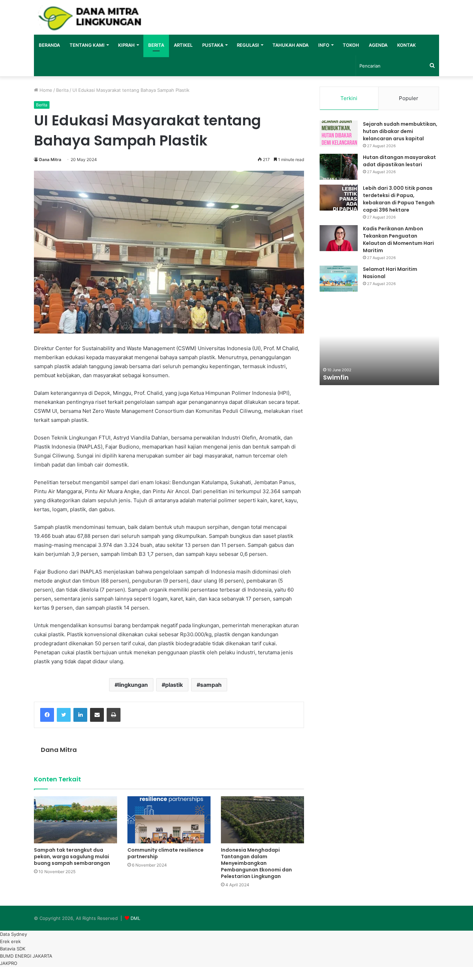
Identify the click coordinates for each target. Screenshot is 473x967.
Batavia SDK (12, 948)
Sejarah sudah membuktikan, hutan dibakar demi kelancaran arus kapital (400, 131)
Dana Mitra (50, 159)
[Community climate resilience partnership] (169, 819)
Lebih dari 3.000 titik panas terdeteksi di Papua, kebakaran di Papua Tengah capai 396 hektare (399, 199)
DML (135, 918)
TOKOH (351, 45)
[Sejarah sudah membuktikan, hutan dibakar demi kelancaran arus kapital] (339, 134)
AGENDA (378, 45)
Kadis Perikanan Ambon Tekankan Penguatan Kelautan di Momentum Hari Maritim (398, 239)
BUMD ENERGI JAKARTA (26, 956)
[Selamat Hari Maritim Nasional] (339, 279)
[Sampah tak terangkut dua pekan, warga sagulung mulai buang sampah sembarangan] (75, 819)
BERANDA (49, 45)
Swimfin (336, 377)
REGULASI (248, 45)
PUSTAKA (212, 45)
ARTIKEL (183, 45)
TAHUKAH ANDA (291, 45)
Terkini (348, 98)
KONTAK (406, 45)
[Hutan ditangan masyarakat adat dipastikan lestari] (339, 167)
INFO (323, 45)
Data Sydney (13, 934)
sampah (211, 684)
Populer (408, 98)
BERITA (156, 45)
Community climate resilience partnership (165, 853)
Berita (62, 90)
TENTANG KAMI (87, 45)
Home (45, 90)
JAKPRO (8, 963)
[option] (379, 347)
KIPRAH (126, 45)
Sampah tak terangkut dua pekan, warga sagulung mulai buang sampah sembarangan (72, 856)
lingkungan (133, 684)
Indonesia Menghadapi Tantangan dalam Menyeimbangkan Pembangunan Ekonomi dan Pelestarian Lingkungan (256, 863)
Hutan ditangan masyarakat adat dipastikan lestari (399, 161)
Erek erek (10, 941)
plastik (174, 684)
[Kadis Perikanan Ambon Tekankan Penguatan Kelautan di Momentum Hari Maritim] (339, 238)
